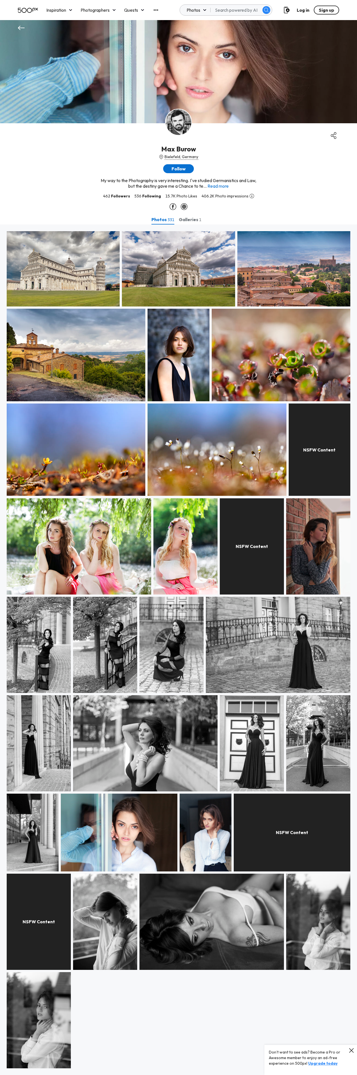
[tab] (163, 219)
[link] (63, 268)
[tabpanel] (178, 649)
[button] (266, 10)
